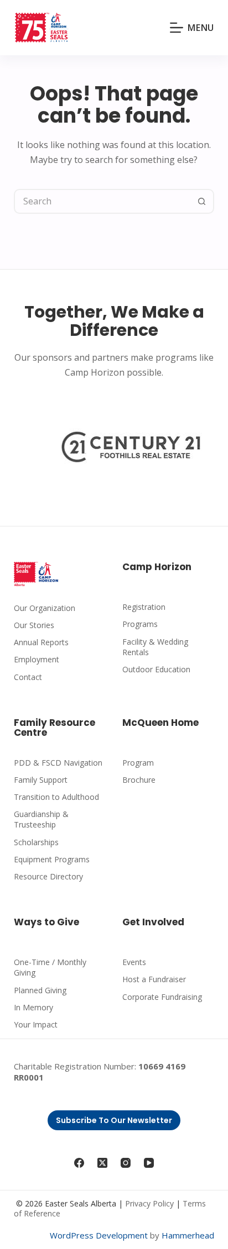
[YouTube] (149, 1163)
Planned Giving (40, 990)
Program (138, 762)
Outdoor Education (156, 669)
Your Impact (36, 1024)
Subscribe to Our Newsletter (114, 1120)
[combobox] (103, 201)
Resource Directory (48, 876)
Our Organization (44, 608)
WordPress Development (99, 1235)
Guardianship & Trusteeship (41, 819)
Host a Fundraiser (154, 979)
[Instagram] (126, 1163)
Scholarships (36, 842)
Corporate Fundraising (162, 997)
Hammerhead (188, 1235)
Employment (36, 659)
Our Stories (34, 625)
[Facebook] (79, 1163)
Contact (28, 677)
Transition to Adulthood (56, 797)
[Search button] (201, 201)
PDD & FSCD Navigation (58, 762)
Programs (140, 624)
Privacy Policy (149, 1203)
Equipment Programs (52, 859)
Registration (143, 607)
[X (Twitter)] (102, 1163)
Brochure (139, 779)
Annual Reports (41, 642)
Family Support (41, 779)
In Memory (33, 1007)
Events (134, 962)
